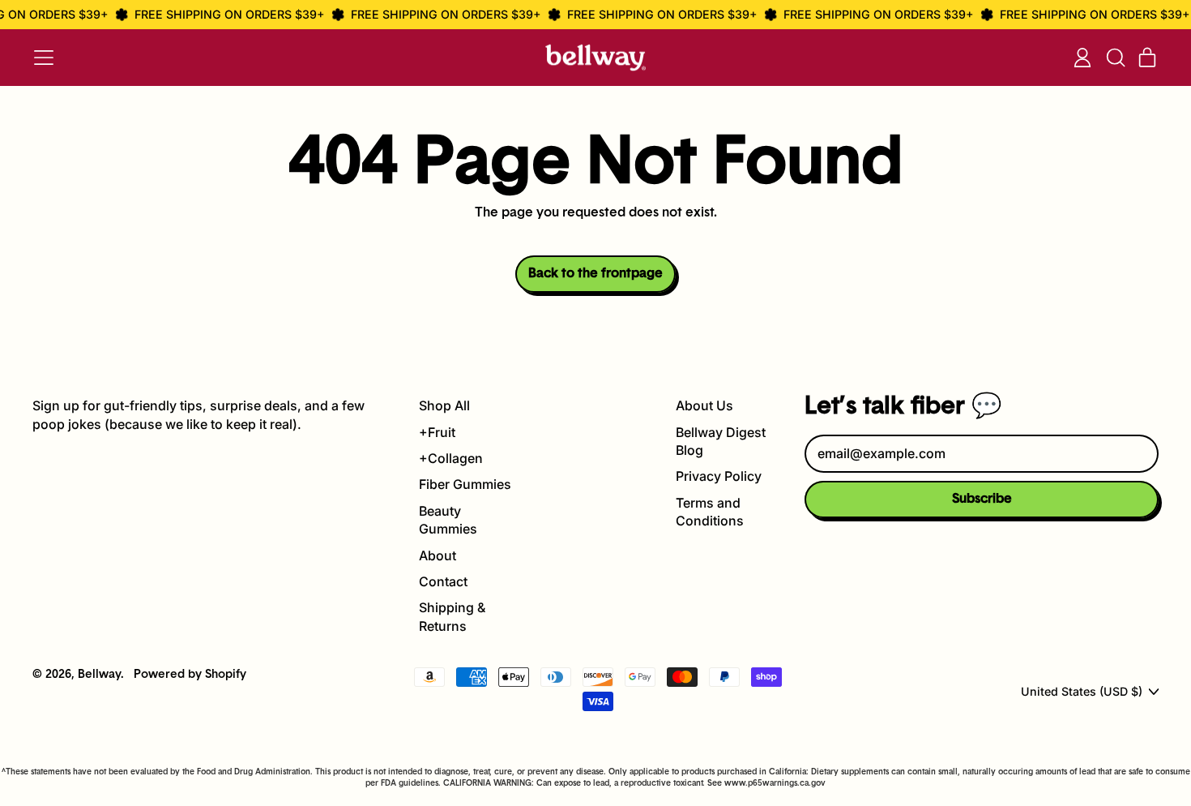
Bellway (99, 675)
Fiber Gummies (465, 484)
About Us (704, 405)
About (437, 555)
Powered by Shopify (190, 675)
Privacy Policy (719, 476)
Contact (443, 581)
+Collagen (451, 458)
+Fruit (437, 432)
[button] (1114, 57)
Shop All (444, 405)
